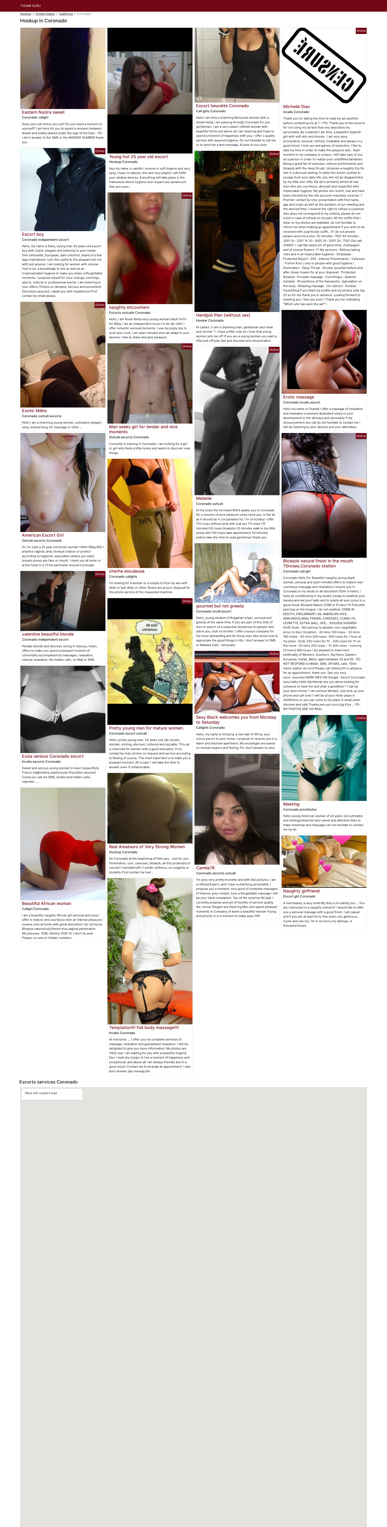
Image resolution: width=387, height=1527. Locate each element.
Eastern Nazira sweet (43, 112)
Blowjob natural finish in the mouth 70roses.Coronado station (318, 563)
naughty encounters (129, 307)
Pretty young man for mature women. (146, 728)
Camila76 (205, 867)
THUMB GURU (30, 6)
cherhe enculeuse (127, 571)
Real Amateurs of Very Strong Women (147, 846)
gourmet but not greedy (220, 605)
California (66, 14)
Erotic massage (298, 396)
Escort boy (33, 234)
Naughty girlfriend (301, 890)
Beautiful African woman (46, 903)
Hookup (25, 14)
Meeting (291, 804)
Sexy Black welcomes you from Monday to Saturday (236, 720)
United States (45, 14)
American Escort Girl (43, 535)
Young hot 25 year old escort (138, 156)
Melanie (204, 498)
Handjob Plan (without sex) (223, 315)
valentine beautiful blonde (48, 634)
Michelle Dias (296, 106)
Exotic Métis (34, 410)
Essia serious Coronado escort (53, 756)
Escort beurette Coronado (222, 105)
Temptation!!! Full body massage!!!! (144, 1027)
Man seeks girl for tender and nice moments (143, 429)
